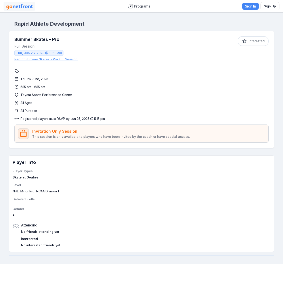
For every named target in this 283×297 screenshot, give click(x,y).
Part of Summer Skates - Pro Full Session (46, 59)
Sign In (250, 6)
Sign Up (270, 6)
